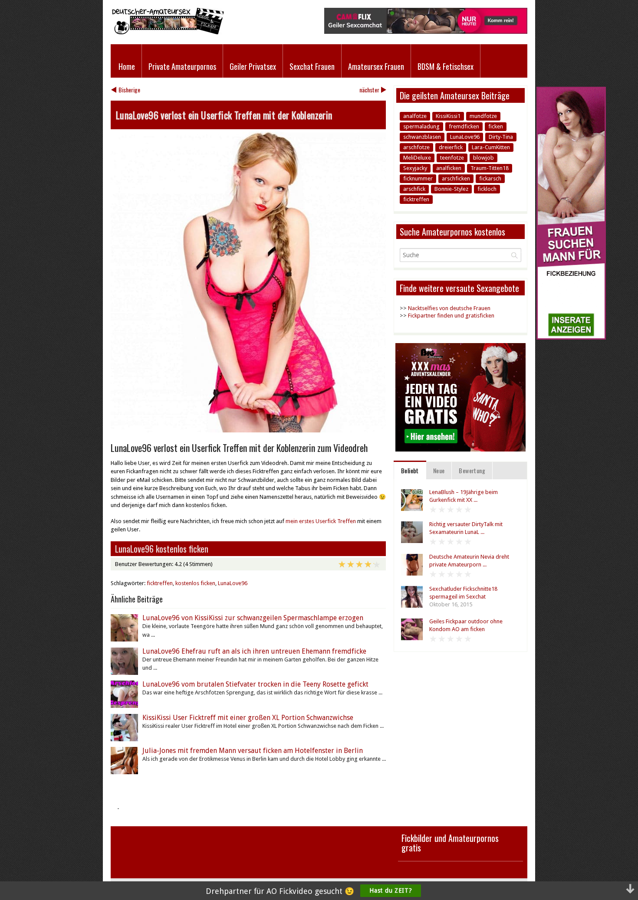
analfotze (415, 116)
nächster (369, 89)
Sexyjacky (415, 168)
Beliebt (410, 470)
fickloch (487, 189)
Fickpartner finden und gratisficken (451, 315)
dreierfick (451, 147)
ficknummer (418, 178)
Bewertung (472, 470)
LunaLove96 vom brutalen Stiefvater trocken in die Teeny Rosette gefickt (255, 684)
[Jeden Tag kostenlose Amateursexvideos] (571, 337)
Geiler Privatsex (253, 66)
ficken (495, 126)
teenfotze (452, 157)
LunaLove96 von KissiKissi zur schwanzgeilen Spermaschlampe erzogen (252, 618)
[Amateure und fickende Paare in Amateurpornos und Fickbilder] (167, 32)
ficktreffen (160, 583)
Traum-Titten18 (489, 168)
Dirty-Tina (501, 137)
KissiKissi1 (448, 116)
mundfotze (483, 116)
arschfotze (416, 147)
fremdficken (464, 126)
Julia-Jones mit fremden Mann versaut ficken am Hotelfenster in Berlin (252, 750)
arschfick (414, 189)
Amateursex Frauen (376, 66)
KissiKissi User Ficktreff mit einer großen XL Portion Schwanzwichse (247, 717)
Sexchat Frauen (312, 66)
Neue (439, 470)
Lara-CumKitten (491, 147)
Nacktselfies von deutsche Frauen (449, 308)
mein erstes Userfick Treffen (321, 521)
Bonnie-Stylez (451, 189)
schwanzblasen (422, 137)
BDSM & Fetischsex (446, 66)
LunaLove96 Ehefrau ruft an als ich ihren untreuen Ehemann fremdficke (254, 651)
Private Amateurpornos (182, 66)
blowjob (483, 157)
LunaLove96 (232, 583)
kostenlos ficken (195, 583)
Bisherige (129, 89)
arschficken (456, 178)
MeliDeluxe (417, 157)
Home (126, 66)
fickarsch (490, 178)
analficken (448, 168)
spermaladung (421, 126)
